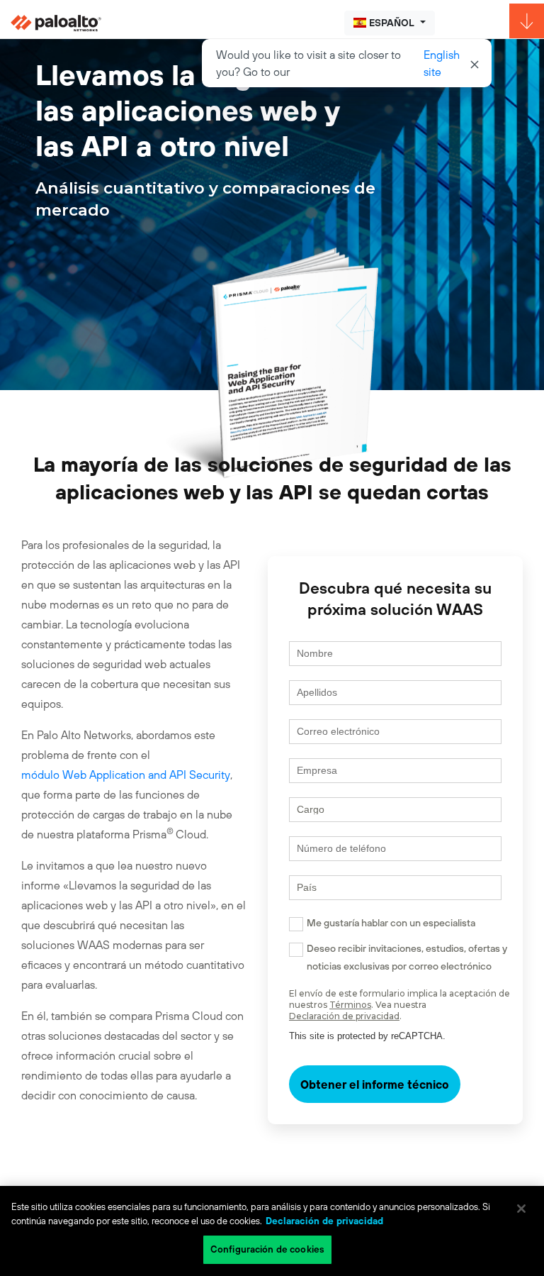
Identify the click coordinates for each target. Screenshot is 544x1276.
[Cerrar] (521, 1208)
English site (442, 63)
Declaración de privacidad (344, 1016)
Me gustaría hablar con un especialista (391, 922)
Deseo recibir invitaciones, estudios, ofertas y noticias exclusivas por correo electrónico (407, 957)
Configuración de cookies (267, 1249)
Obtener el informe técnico (374, 1084)
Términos (350, 1004)
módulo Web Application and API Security (125, 774)
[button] (389, 23)
